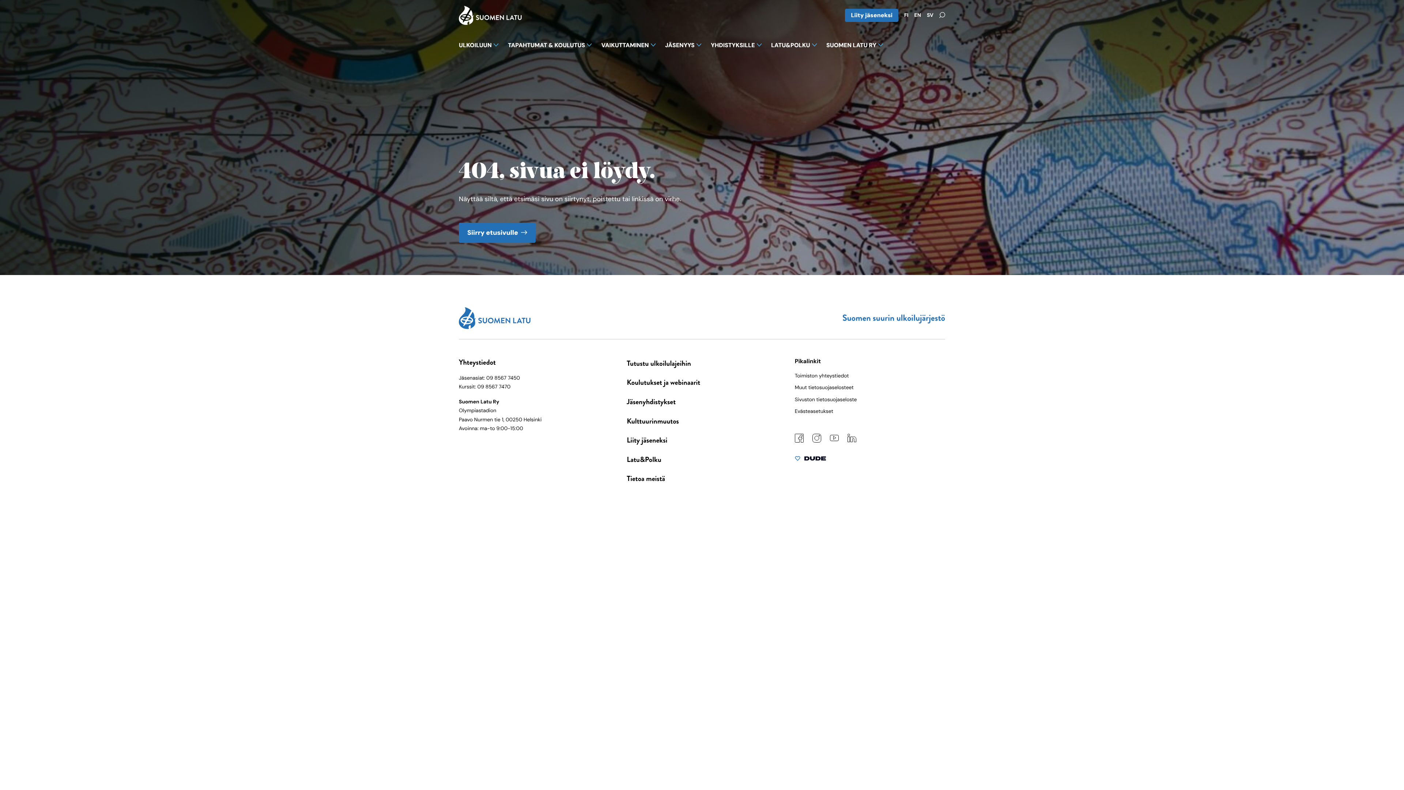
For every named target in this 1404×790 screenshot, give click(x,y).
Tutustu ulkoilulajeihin (659, 363)
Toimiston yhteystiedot (822, 376)
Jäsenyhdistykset (651, 401)
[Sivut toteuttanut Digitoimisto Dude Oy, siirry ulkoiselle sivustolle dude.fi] (810, 460)
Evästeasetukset (814, 411)
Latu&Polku (644, 459)
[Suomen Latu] (490, 22)
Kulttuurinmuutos (653, 421)
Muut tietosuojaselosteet (824, 387)
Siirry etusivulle (492, 232)
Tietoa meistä (646, 478)
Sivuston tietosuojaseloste (826, 399)
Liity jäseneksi (871, 15)
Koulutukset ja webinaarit (663, 382)
